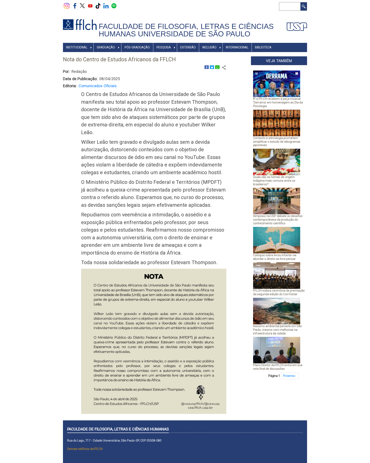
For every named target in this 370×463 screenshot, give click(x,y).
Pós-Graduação (137, 47)
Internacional (237, 47)
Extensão (188, 47)
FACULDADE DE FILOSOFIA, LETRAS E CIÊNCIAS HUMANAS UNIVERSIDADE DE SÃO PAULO (186, 30)
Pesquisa (164, 47)
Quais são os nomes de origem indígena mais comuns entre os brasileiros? (274, 180)
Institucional (76, 47)
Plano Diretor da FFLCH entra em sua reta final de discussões (277, 366)
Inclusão (209, 47)
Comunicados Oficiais (98, 86)
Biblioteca (263, 47)
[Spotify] (114, 5)
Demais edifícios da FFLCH (85, 449)
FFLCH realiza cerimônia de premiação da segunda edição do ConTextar (279, 292)
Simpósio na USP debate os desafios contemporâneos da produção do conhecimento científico (278, 219)
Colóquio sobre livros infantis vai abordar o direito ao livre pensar (274, 257)
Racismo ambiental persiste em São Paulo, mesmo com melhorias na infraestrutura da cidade (277, 329)
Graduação (106, 47)
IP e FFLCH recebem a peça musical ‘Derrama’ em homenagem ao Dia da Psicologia (278, 102)
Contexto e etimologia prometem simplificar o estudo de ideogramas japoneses (276, 141)
